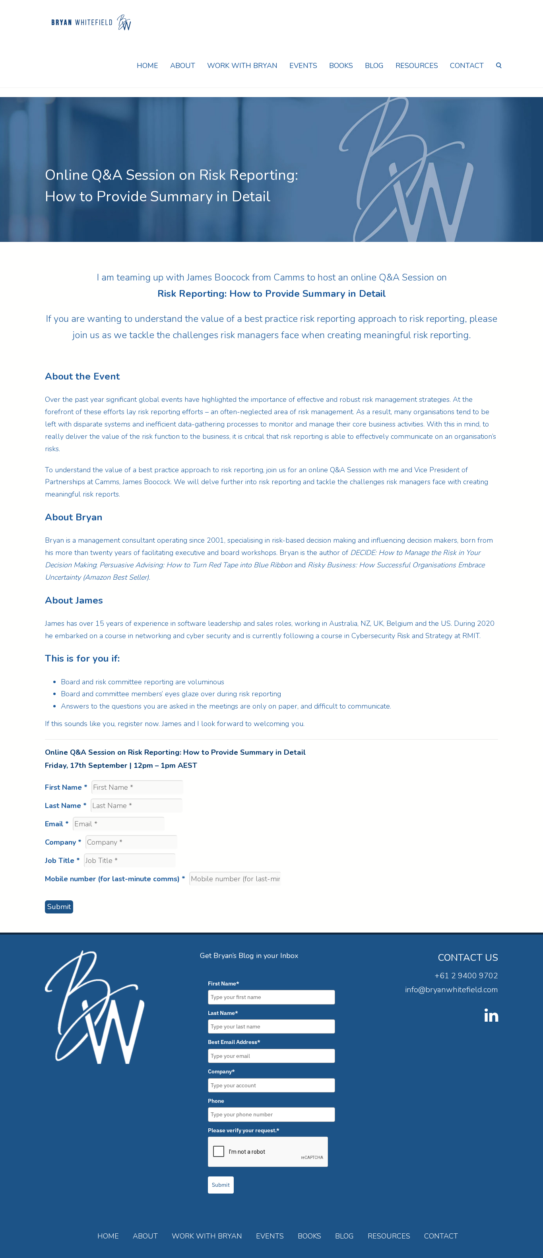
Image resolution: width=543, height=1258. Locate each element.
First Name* (223, 983)
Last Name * (66, 805)
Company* (221, 1071)
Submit (59, 906)
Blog (374, 65)
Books (341, 65)
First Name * (66, 787)
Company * (63, 842)
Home (147, 65)
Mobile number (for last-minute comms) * (115, 879)
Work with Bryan (242, 65)
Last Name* (223, 1013)
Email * (57, 824)
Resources (417, 65)
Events (303, 65)
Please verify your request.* (243, 1130)
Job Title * (62, 860)
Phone (216, 1100)
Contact (467, 65)
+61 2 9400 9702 (466, 975)
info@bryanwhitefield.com (451, 989)
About (182, 65)
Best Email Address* (234, 1042)
